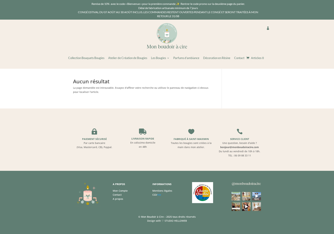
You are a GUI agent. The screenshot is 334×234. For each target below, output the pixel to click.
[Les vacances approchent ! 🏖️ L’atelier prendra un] (246, 196)
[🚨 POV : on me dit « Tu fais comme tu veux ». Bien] (246, 206)
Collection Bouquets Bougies (86, 58)
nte (156, 194)
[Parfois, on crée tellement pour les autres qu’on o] (256, 206)
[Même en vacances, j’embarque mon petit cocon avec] (256, 196)
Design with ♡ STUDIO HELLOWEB (167, 220)
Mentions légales (162, 190)
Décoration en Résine (216, 58)
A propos (118, 198)
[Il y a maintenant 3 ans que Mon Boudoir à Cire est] (236, 196)
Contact (239, 58)
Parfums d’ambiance (186, 58)
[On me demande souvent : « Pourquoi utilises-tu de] (236, 206)
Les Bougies (158, 58)
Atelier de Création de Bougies (127, 58)
